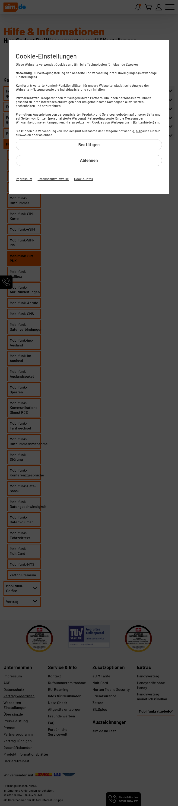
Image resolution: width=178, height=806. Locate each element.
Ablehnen (89, 160)
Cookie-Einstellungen (46, 56)
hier (139, 131)
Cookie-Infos (83, 179)
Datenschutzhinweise (53, 179)
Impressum (24, 179)
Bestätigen (89, 144)
